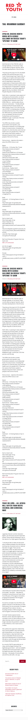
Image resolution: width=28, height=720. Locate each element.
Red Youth (18, 44)
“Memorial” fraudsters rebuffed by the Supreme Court (13, 694)
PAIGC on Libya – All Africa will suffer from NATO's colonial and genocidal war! (13, 507)
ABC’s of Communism (8, 242)
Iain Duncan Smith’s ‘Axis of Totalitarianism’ (11, 674)
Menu (14, 17)
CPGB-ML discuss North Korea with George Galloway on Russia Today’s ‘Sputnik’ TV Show (14, 37)
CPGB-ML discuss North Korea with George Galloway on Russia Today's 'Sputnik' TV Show (13, 272)
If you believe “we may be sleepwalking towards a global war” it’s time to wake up (13, 689)
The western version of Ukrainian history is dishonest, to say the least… (13, 679)
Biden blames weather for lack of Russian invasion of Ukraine (13, 684)
